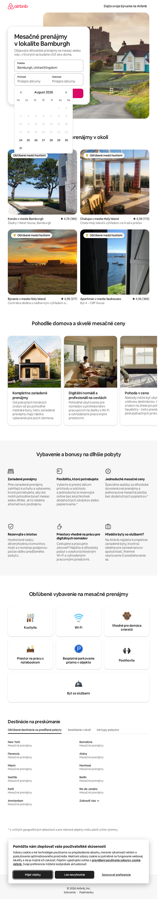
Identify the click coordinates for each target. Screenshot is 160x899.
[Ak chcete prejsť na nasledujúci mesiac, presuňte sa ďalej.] (66, 92)
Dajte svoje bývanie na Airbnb (125, 6)
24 (20, 140)
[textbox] (31, 81)
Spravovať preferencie (116, 874)
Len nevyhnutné (74, 874)
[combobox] (48, 67)
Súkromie (70, 892)
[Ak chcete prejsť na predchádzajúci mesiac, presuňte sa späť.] (21, 92)
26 (35, 140)
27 (43, 140)
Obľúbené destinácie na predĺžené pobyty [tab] (35, 730)
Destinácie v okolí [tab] (79, 730)
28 (51, 140)
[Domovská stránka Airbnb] (18, 6)
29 (58, 140)
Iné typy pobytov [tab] (108, 730)
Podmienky (86, 892)
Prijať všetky (33, 874)
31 (20, 148)
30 (66, 140)
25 (28, 140)
